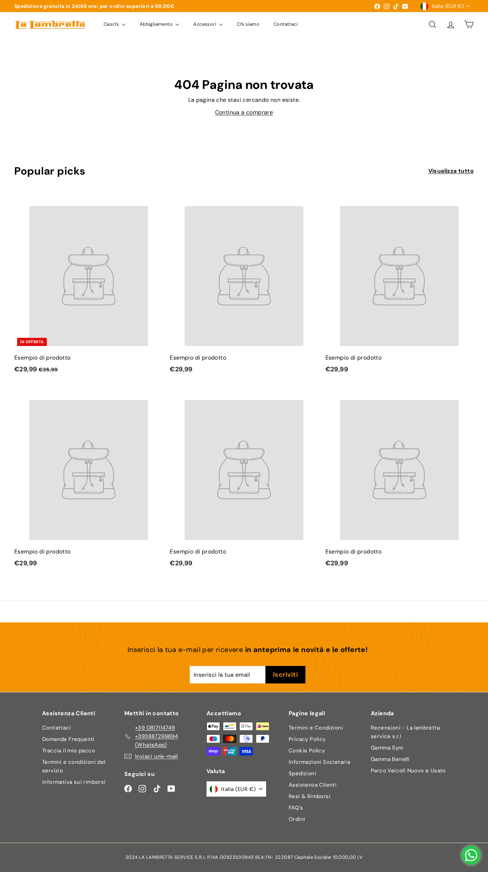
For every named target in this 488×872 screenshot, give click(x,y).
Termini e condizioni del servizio (73, 766)
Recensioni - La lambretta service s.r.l (405, 732)
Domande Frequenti (68, 739)
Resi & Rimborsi (309, 796)
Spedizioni (302, 773)
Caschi (112, 24)
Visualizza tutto (451, 171)
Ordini (297, 819)
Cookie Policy (307, 750)
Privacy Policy (307, 739)
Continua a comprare (244, 112)
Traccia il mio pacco (68, 750)
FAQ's (296, 807)
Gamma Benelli (390, 759)
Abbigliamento (157, 24)
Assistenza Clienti (313, 784)
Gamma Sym (387, 747)
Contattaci (286, 24)
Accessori (205, 24)
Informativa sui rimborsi (74, 782)
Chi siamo (248, 24)
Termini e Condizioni (316, 727)
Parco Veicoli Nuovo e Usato (408, 770)
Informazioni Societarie (319, 762)
